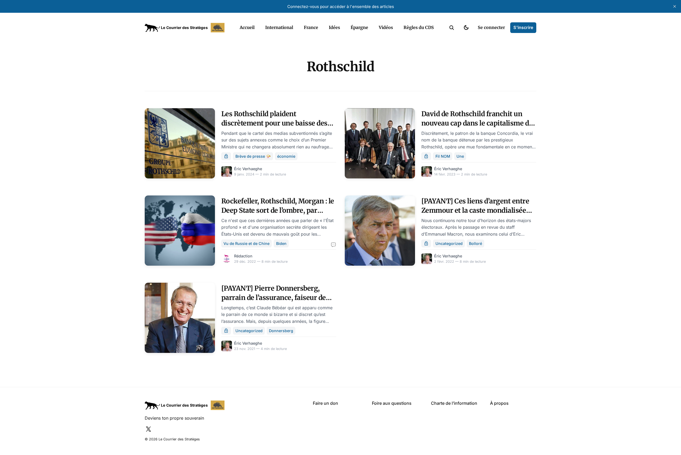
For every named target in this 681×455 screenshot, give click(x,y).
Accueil (247, 27)
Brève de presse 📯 (253, 156)
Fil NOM (442, 156)
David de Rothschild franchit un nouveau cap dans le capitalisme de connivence (477, 123)
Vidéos (386, 27)
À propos (499, 403)
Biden (281, 243)
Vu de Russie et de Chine (246, 243)
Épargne (359, 27)
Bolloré (475, 243)
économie (286, 156)
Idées (334, 27)
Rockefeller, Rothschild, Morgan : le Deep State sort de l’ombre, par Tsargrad (277, 210)
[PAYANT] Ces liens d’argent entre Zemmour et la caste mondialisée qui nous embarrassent (475, 210)
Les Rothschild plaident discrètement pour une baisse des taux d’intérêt (274, 123)
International (279, 27)
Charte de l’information (454, 403)
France (311, 27)
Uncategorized (449, 243)
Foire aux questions (392, 403)
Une (460, 156)
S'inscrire (523, 27)
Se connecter (491, 27)
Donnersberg (281, 330)
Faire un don (325, 403)
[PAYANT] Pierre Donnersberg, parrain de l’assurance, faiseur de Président (273, 297)
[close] (674, 6)
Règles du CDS (419, 27)
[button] (452, 27)
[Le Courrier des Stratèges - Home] (186, 27)
